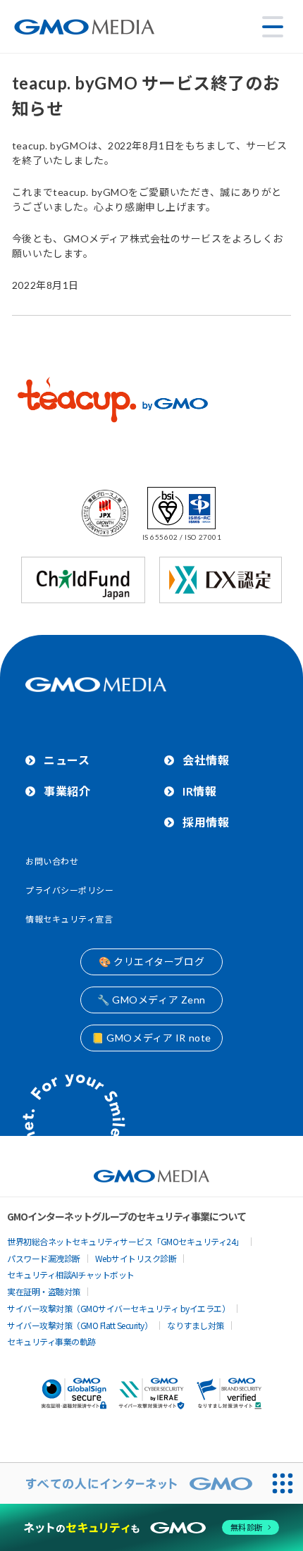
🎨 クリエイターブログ (151, 962)
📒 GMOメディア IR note (151, 1038)
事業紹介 (67, 791)
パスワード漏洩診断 (43, 1258)
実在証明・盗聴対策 (43, 1291)
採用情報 (206, 822)
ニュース (66, 760)
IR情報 (199, 791)
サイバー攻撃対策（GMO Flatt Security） (79, 1325)
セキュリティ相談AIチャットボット (71, 1274)
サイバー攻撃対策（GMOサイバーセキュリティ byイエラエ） (118, 1308)
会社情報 (206, 760)
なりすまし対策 (195, 1325)
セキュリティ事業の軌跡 (51, 1341)
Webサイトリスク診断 (136, 1258)
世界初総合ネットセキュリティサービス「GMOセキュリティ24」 (125, 1241)
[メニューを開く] (272, 26)
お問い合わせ (51, 861)
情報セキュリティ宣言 (69, 919)
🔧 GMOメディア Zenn (151, 1000)
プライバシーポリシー (69, 890)
